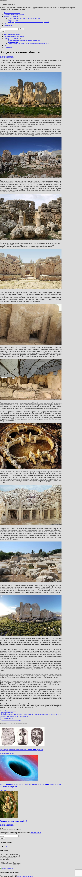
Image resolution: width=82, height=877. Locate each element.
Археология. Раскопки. (12, 16)
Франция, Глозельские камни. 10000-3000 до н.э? (21, 750)
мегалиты (12, 711)
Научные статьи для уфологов (14, 14)
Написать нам (9, 25)
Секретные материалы (7, 4)
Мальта (6, 711)
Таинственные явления (12, 13)
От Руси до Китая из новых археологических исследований (28, 22)
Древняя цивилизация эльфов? (13, 821)
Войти (6, 846)
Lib (5, 23)
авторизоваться (35, 833)
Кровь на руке (13, 20)
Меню (2, 31)
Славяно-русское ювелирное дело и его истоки (24, 18)
